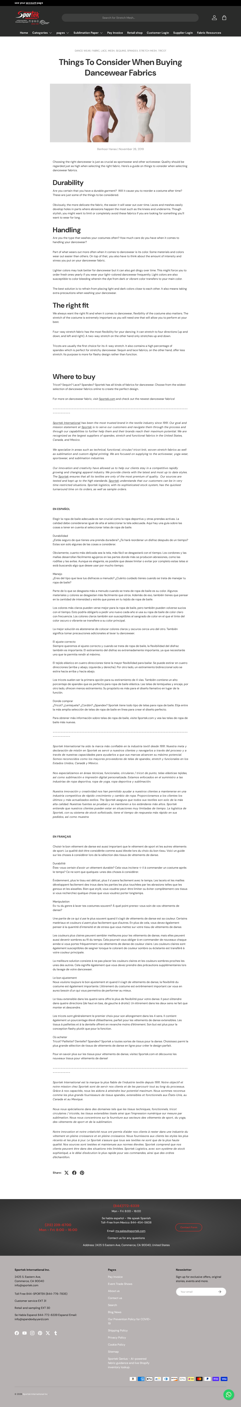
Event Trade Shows (120, 1284)
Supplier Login (183, 33)
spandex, (133, 50)
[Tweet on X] (66, 1173)
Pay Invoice (115, 33)
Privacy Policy (117, 1337)
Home (24, 33)
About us (114, 1291)
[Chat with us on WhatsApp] (228, 1394)
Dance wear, (83, 50)
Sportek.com (107, 399)
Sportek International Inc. (35, 1394)
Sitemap (113, 1352)
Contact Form (188, 1227)
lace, (104, 50)
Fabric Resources (209, 33)
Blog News (114, 1312)
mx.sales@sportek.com (130, 1231)
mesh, (112, 50)
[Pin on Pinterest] (82, 1173)
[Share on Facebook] (74, 1173)
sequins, (121, 50)
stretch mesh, (148, 50)
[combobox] (130, 18)
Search (112, 1305)
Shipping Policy (118, 1330)
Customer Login (158, 33)
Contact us (115, 1298)
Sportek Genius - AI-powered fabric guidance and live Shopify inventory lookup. (128, 1363)
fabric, (96, 50)
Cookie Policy (116, 1344)
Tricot (162, 50)
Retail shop (135, 33)
